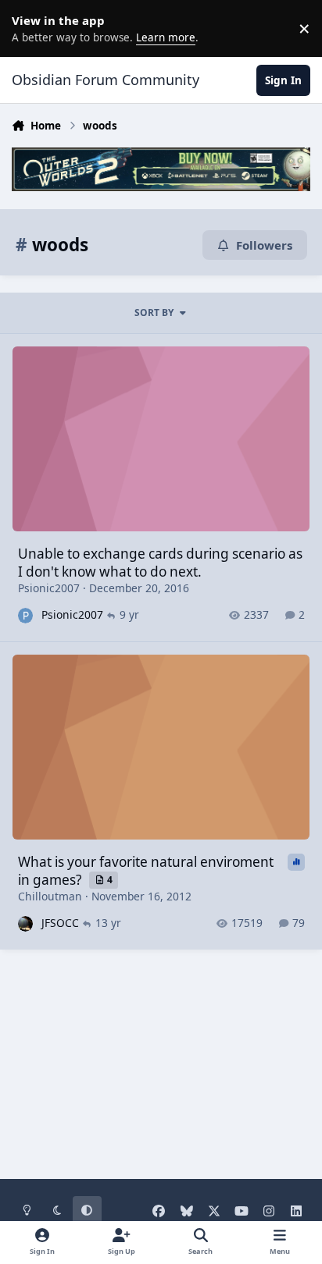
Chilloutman (50, 896)
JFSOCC (60, 922)
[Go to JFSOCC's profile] (25, 923)
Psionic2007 (49, 588)
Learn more (31, 28)
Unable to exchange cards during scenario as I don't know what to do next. (160, 562)
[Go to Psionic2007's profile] (25, 615)
